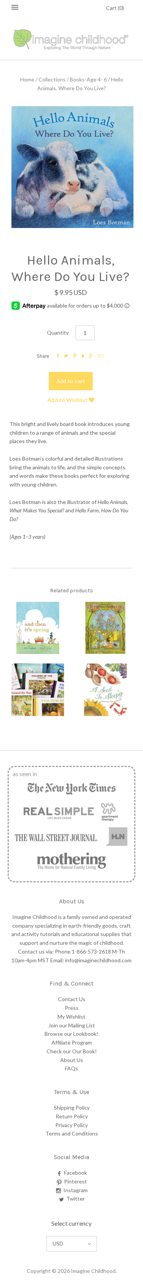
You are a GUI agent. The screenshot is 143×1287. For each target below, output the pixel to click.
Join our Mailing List (71, 1025)
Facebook (75, 1172)
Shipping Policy (72, 1107)
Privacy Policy (71, 1125)
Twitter (75, 1198)
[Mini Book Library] (38, 689)
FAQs (71, 1068)
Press (72, 1008)
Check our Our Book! (72, 1051)
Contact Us (71, 999)
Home (27, 79)
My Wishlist (71, 1016)
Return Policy (72, 1116)
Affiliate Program (71, 1042)
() (115, 8)
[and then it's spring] (38, 628)
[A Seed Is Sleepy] (106, 689)
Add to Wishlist (68, 400)
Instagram (75, 1190)
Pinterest (75, 1181)
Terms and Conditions (71, 1133)
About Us (71, 1060)
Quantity (58, 332)
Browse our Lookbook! (71, 1033)
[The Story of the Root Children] (106, 628)
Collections (52, 79)
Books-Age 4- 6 (88, 79)
